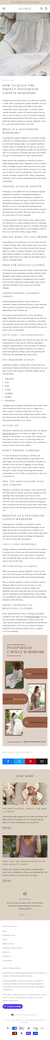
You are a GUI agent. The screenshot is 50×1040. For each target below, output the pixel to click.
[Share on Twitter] (19, 761)
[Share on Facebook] (8, 761)
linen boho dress (9, 434)
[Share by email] (41, 761)
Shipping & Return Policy (12, 948)
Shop (5, 931)
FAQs (5, 940)
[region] (25, 901)
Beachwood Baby (33, 617)
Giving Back (7, 961)
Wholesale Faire (9, 935)
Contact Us (7, 956)
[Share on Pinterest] (30, 761)
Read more (7, 827)
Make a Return (8, 944)
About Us (6, 952)
